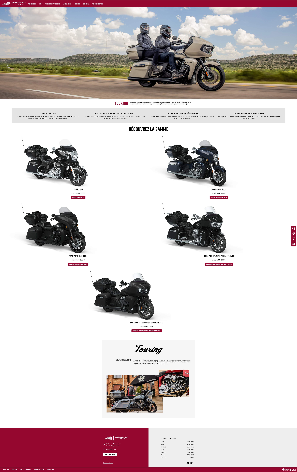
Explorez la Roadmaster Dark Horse (78, 264)
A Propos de (77, 4)
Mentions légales (108, 463)
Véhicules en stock (97, 4)
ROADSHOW (86, 4)
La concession (32, 4)
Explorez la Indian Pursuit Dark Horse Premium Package (146, 331)
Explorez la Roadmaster (78, 198)
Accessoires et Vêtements (52, 4)
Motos (40, 4)
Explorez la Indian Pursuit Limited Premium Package (219, 264)
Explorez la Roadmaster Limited (219, 198)
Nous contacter (110, 454)
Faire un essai (67, 4)
